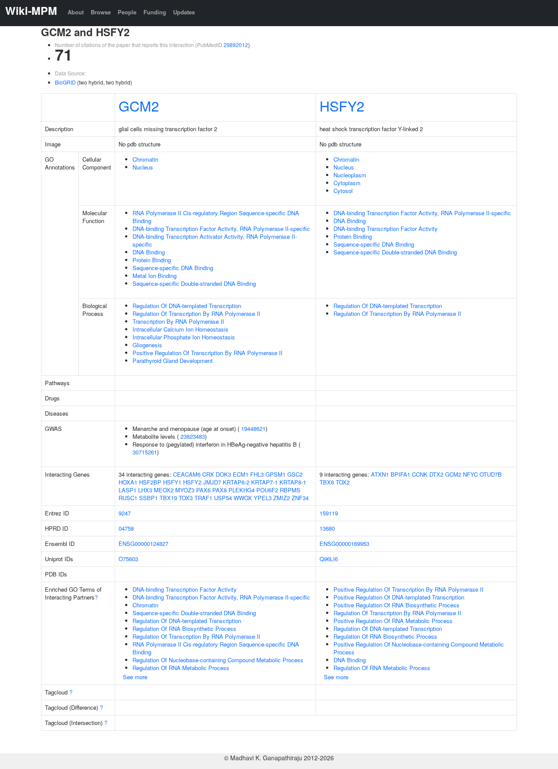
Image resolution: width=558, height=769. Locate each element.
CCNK (420, 474)
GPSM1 (275, 474)
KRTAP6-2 (236, 482)
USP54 (223, 498)
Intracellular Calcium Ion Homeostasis (180, 329)
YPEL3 (263, 498)
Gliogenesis (147, 345)
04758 (126, 528)
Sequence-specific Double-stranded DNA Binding (194, 283)
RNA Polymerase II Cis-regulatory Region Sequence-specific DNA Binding (216, 217)
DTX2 (436, 474)
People (127, 12)
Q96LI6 (329, 559)
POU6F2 (267, 490)
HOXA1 (128, 482)
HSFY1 (172, 482)
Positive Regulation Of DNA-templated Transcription (398, 597)
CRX (208, 474)
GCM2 (139, 105)
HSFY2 (342, 105)
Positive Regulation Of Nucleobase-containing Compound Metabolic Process (418, 648)
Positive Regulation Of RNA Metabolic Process (393, 621)
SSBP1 (148, 498)
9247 (125, 513)
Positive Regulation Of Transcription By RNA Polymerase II (207, 353)
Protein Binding (152, 260)
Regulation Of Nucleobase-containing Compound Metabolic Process (218, 660)
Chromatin (145, 159)
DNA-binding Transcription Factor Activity (385, 228)
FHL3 (257, 474)
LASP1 (127, 490)
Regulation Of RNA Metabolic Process (181, 668)
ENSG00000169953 (344, 543)
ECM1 (240, 474)
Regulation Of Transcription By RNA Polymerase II (196, 313)
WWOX (243, 498)
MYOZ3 (184, 490)
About (76, 12)
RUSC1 (128, 498)
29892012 (236, 44)
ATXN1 (380, 474)
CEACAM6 (187, 474)
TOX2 (343, 482)
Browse (101, 12)
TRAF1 (203, 498)
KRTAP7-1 (264, 482)
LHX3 (145, 490)
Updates (184, 12)
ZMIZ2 (281, 498)
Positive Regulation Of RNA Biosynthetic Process (396, 605)
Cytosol (343, 190)
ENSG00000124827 (143, 543)
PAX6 (203, 490)
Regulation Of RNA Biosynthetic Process (184, 628)
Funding (154, 12)
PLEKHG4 (241, 490)
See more (135, 677)
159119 (329, 513)
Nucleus (143, 167)
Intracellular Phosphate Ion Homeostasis (184, 337)
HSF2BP (150, 482)
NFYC (470, 474)
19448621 (253, 428)
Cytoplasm (347, 183)
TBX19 (168, 498)
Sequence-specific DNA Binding (173, 268)
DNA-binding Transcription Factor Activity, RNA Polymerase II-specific (221, 228)
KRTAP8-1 (292, 482)
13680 (327, 528)
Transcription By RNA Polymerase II (178, 321)
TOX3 (186, 498)
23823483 (192, 436)
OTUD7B (491, 474)
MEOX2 (164, 490)
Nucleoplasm (349, 175)
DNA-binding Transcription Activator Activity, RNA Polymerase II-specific (215, 240)
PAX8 (219, 490)
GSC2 (295, 474)
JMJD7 (212, 482)
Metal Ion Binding (155, 275)
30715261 (145, 452)
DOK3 (223, 474)
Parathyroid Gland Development (173, 360)
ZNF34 (300, 498)
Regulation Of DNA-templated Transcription (187, 306)
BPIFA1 (400, 474)
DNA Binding (149, 252)
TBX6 (327, 482)
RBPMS (290, 490)
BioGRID (65, 82)
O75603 (128, 559)
